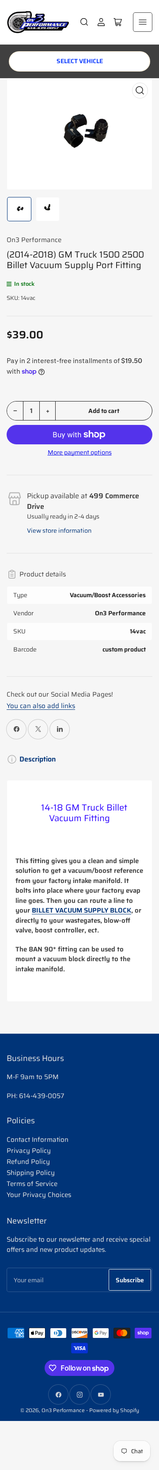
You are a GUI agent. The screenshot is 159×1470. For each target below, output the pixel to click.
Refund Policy (28, 1161)
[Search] (84, 22)
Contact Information (37, 1139)
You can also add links (41, 706)
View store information (59, 530)
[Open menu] (142, 22)
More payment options (80, 452)
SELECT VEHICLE (80, 61)
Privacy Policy (29, 1150)
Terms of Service (32, 1183)
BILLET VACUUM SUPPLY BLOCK (81, 910)
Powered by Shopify (114, 1410)
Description (37, 759)
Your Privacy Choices (39, 1195)
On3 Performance (34, 240)
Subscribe (130, 1280)
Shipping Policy (31, 1172)
